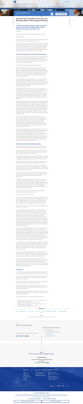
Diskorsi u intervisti (31, 8)
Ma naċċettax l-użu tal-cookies (55, 401)
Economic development (21, 311)
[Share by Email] (65, 14)
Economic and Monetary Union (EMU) (49, 311)
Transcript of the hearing (41, 362)
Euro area (38, 311)
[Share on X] (56, 14)
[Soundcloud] (66, 386)
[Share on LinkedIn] (62, 14)
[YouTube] (63, 386)
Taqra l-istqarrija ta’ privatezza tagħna (34, 398)
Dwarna (24, 372)
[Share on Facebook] (59, 14)
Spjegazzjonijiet (26, 375)
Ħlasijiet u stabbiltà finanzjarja (28, 6)
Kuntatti (24, 378)
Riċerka (45, 6)
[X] (56, 386)
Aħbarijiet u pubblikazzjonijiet (52, 6)
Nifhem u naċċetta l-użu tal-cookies (27, 401)
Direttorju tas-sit (17, 382)
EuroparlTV (42, 361)
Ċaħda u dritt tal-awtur (40, 372)
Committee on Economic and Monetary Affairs (42, 359)
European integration (63, 311)
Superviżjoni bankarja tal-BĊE (62, 6)
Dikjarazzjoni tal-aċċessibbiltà (53, 377)
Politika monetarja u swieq (19, 6)
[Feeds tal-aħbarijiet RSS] (68, 386)
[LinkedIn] (58, 386)
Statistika (36, 6)
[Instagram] (61, 386)
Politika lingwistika (51, 379)
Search (64, 2)
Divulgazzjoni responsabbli (40, 375)
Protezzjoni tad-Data (52, 372)
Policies (41, 312)
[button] (66, 2)
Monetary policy (30, 311)
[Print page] (52, 14)
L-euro (41, 6)
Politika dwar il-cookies (52, 376)
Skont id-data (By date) (39, 8)
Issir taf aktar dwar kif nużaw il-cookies (49, 398)
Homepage (15, 8)
